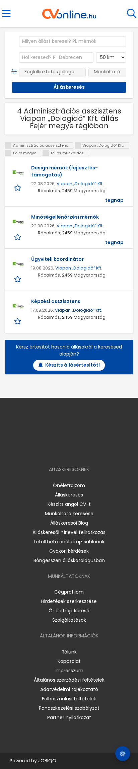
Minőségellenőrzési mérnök (65, 217)
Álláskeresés (69, 494)
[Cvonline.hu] (69, 11)
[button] (15, 71)
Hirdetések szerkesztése (69, 601)
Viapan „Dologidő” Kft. (80, 183)
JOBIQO (47, 760)
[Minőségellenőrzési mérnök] (18, 222)
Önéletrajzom (69, 485)
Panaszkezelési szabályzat (69, 708)
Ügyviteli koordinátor (57, 259)
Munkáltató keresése (69, 513)
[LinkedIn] (76, 450)
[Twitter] (85, 450)
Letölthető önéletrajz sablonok (69, 541)
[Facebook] (54, 450)
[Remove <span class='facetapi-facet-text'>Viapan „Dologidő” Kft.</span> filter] (78, 145)
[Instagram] (65, 450)
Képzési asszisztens (55, 301)
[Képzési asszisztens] (18, 306)
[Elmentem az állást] (18, 187)
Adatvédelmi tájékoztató (69, 689)
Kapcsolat (69, 661)
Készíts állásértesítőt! (72, 365)
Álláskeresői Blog (69, 523)
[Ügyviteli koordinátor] (18, 264)
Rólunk (69, 651)
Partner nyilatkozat (69, 717)
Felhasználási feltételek (69, 698)
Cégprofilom (69, 592)
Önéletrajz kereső (69, 610)
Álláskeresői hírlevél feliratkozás (69, 532)
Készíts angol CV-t (69, 504)
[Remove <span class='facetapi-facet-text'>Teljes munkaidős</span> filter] (46, 153)
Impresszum (69, 670)
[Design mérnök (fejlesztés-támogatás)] (18, 172)
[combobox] (72, 41)
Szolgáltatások (69, 620)
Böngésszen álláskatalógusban (69, 560)
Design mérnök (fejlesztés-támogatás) (64, 171)
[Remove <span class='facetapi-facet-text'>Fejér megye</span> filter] (8, 153)
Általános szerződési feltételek (69, 680)
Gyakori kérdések (69, 551)
